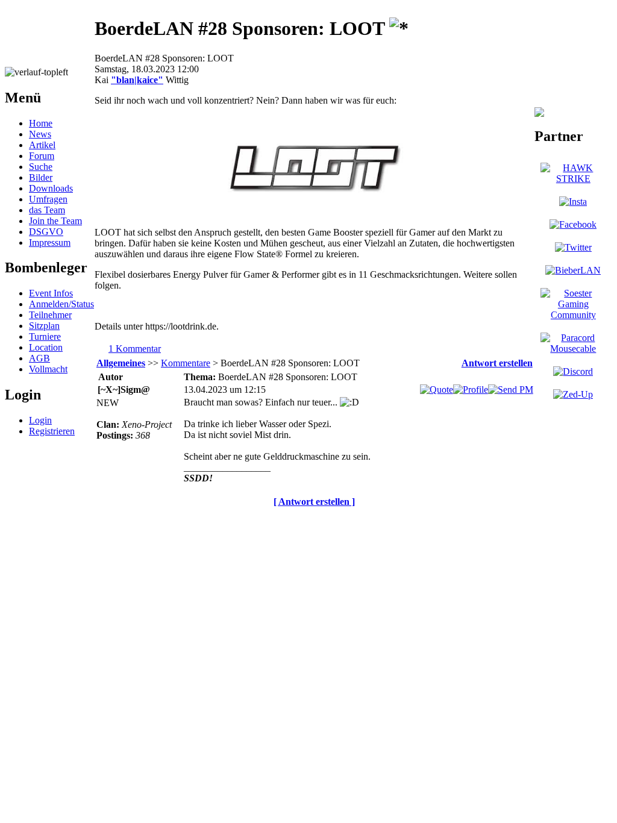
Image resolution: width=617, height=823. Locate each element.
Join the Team (55, 221)
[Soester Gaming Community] (573, 315)
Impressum (49, 242)
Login (40, 420)
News (40, 134)
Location (46, 347)
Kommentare (185, 363)
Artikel (42, 145)
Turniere (45, 336)
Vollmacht (48, 369)
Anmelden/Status (61, 304)
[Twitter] (573, 247)
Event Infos (51, 293)
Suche (40, 166)
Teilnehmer (50, 315)
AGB (39, 358)
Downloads (51, 188)
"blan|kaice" (137, 80)
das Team (47, 210)
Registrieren (52, 431)
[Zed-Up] (573, 394)
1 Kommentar (134, 348)
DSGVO (46, 232)
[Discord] (573, 371)
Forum (41, 156)
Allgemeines (120, 363)
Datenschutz (406, 522)
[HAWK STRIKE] (573, 179)
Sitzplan (44, 326)
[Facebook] (573, 224)
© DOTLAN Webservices (320, 522)
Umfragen (48, 199)
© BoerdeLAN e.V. (219, 522)
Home (40, 123)
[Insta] (573, 201)
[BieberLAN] (573, 270)
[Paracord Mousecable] (573, 348)
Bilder (40, 177)
